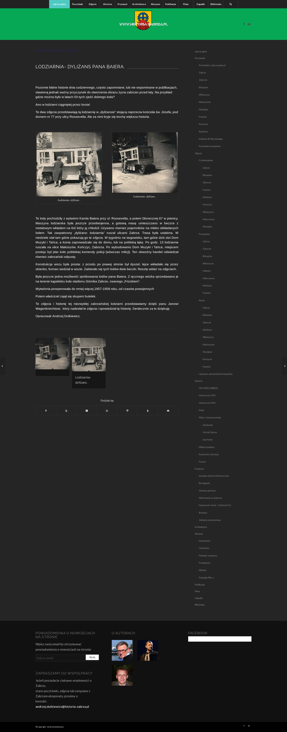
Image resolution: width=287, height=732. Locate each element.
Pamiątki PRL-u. (206, 577)
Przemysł (199, 469)
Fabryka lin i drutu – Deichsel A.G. (215, 505)
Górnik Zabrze (210, 432)
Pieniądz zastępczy (208, 555)
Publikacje (200, 584)
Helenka (207, 270)
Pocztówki (200, 58)
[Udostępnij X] (66, 411)
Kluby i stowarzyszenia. (210, 417)
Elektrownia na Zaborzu (210, 498)
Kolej (201, 410)
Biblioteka (200, 604)
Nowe (202, 300)
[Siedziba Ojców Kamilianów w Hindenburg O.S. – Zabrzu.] (284, 366)
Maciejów (203, 109)
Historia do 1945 (207, 395)
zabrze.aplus (201, 51)
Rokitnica (203, 131)
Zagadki (199, 598)
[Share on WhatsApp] (107, 411)
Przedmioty (204, 563)
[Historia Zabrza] (143, 24)
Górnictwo (204, 548)
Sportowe (207, 439)
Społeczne (208, 425)
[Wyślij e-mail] (168, 411)
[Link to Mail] (248, 24)
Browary (203, 512)
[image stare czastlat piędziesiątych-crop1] (54, 358)
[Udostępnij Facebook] (46, 411)
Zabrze (202, 72)
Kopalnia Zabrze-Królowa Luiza (214, 475)
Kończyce (203, 124)
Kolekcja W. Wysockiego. (211, 139)
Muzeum (199, 533)
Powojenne (204, 234)
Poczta (202, 461)
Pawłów (203, 116)
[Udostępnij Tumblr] (148, 411)
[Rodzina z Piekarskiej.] (2, 366)
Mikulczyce (204, 94)
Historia (198, 381)
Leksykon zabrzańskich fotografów (216, 374)
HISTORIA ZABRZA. (208, 388)
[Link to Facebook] (243, 24)
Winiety (202, 570)
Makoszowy (205, 102)
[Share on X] (87, 411)
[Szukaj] (230, 4)
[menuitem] (59, 4)
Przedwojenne (206, 160)
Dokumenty (204, 540)
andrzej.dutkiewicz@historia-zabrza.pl (62, 706)
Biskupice (203, 87)
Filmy (197, 591)
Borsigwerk (204, 483)
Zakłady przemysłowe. (210, 520)
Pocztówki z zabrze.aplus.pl (212, 65)
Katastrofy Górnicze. (209, 454)
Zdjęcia (198, 153)
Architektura (201, 527)
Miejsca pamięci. (207, 447)
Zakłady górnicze (207, 490)
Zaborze (203, 80)
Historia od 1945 (207, 403)
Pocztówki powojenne (209, 146)
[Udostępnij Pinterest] (127, 411)
